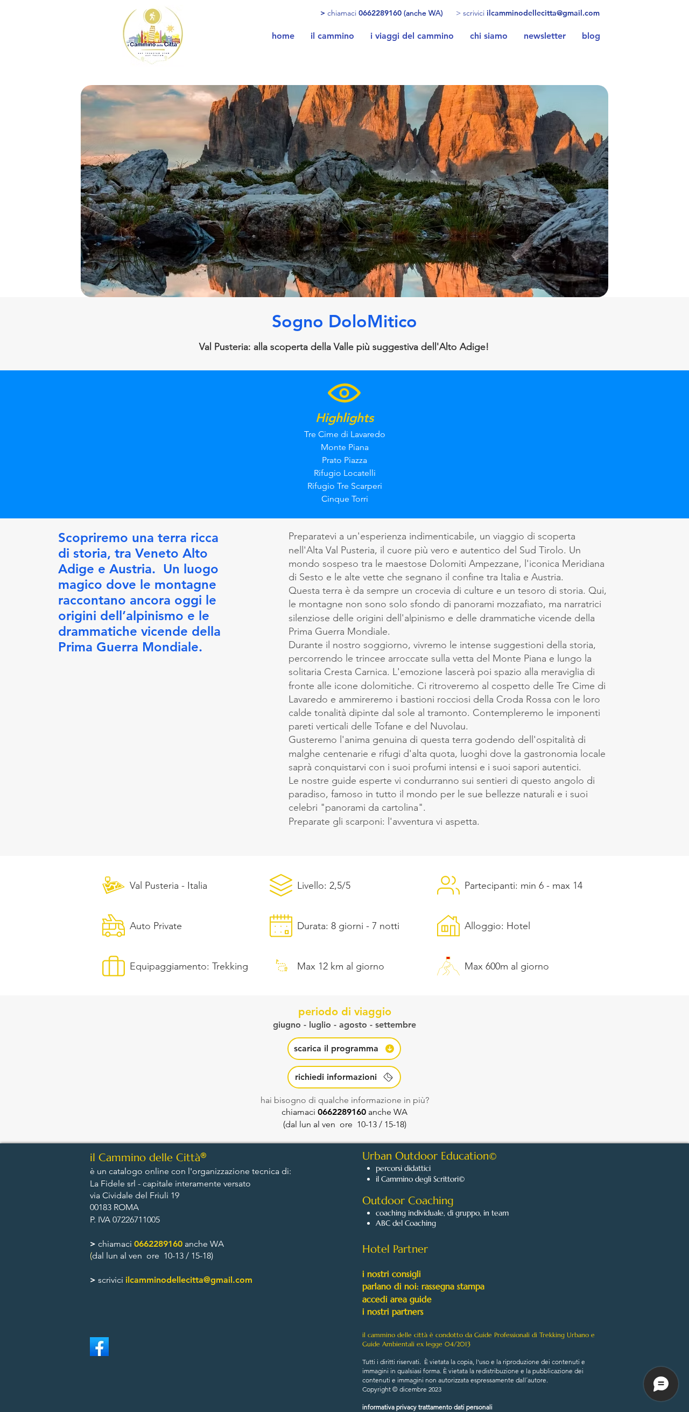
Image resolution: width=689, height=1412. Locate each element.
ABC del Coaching (406, 1223)
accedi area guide (397, 1299)
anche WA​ (203, 1244)
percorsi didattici (403, 1168)
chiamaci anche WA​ (344, 1112)
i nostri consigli (391, 1273)
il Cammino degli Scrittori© (420, 1179)
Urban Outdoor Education (425, 1156)
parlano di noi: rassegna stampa (423, 1286)
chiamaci (116, 1244)
